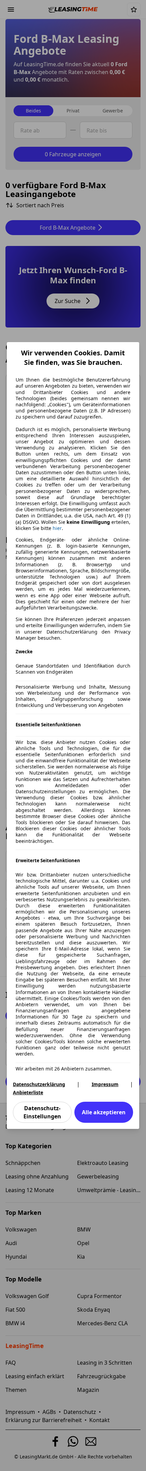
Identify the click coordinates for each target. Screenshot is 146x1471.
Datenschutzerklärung (39, 1084)
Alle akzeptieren (104, 1112)
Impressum (105, 1084)
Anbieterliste (28, 1092)
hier (57, 528)
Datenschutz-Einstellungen (42, 1112)
